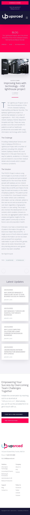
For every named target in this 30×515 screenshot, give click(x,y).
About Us (18, 467)
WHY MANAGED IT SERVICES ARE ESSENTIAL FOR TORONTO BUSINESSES (14, 313)
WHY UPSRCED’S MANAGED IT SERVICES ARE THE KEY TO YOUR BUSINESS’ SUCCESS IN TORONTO (14, 294)
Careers (18, 472)
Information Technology (5, 467)
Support (4, 485)
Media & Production (7, 481)
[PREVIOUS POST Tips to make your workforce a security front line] (4, 271)
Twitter (17, 490)
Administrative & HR (7, 478)
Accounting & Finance (7, 471)
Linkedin (18, 493)
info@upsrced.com (9, 458)
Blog (3, 487)
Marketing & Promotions (5, 474)
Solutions (4, 464)
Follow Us (18, 485)
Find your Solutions (11, 420)
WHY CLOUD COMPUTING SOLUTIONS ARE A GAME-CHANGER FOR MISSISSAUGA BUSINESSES (13, 332)
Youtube (18, 495)
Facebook (18, 487)
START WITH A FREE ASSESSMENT (14, 414)
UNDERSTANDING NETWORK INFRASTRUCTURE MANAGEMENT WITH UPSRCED (14, 352)
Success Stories (15, 80)
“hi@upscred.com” (8, 401)
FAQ (17, 469)
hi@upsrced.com (15, 9)
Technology (20, 260)
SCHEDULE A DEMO (15, 3)
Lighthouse (10, 260)
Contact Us (5, 490)
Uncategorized (8, 290)
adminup (15, 93)
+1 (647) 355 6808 (10, 455)
